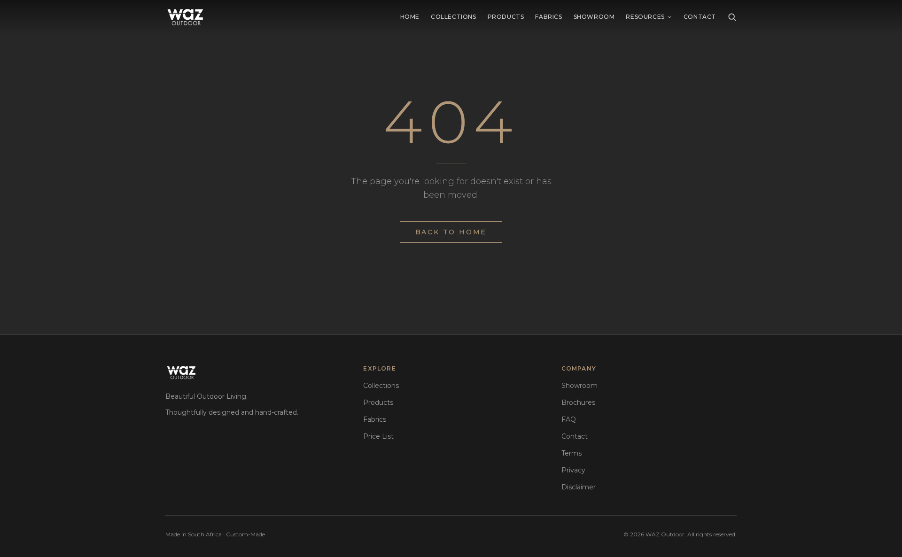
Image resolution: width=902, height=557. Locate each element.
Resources (645, 16)
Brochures (578, 402)
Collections (453, 16)
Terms (571, 453)
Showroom (594, 16)
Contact (700, 16)
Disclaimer (578, 487)
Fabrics (548, 16)
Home (410, 16)
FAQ (568, 419)
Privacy (573, 470)
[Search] (732, 17)
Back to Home (451, 232)
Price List (378, 436)
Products (506, 16)
